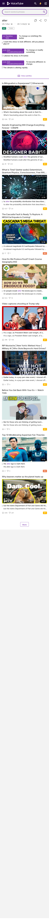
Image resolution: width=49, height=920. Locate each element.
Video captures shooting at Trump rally (20, 303)
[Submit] (44, 11)
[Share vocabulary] (40, 20)
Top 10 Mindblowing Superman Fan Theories (23, 435)
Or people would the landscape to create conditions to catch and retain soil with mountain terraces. (23, 291)
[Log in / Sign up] (45, 3)
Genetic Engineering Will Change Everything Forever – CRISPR (23, 126)
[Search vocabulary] (35, 3)
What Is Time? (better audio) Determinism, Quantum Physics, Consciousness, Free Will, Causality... (23, 171)
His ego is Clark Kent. (14, 464)
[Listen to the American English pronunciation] (12, 24)
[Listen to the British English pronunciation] (29, 24)
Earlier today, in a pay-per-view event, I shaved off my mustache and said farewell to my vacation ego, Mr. (25, 377)
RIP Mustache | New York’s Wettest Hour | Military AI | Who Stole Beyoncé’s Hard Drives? (24, 347)
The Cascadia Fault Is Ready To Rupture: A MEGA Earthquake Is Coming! (22, 215)
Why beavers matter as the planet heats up (22, 476)
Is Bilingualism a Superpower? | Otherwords (23, 83)
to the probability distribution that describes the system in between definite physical (24, 201)
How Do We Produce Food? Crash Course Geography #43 (22, 260)
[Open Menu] (3, 3)
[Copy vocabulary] (35, 20)
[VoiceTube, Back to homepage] (15, 3)
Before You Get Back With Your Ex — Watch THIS (23, 391)
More (24, 525)
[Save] (45, 20)
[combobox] (22, 11)
